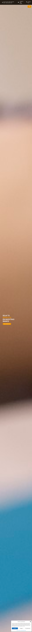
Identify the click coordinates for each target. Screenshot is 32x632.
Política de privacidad (23, 630)
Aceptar (15, 628)
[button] (30, 621)
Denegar (21, 628)
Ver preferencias (27, 628)
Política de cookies (19, 630)
